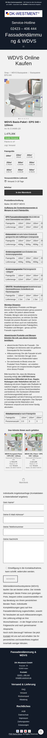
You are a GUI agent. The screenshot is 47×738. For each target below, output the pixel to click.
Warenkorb (23, 482)
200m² (29, 156)
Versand (12, 145)
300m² (20, 163)
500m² (32, 171)
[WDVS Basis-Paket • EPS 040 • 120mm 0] (23, 98)
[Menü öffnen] (23, 46)
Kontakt (6, 636)
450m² (20, 171)
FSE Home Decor (15, 734)
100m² (8, 156)
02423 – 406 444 (23, 675)
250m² (9, 163)
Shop (6, 73)
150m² (18, 156)
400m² (9, 171)
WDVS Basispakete (19, 73)
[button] (41, 732)
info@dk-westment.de (23, 678)
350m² (32, 163)
